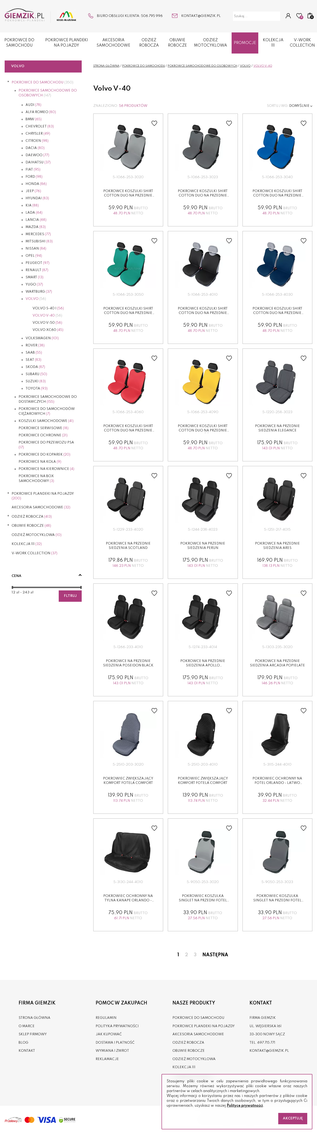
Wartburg (39, 291)
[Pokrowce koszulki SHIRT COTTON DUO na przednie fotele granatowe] (277, 265)
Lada (34, 212)
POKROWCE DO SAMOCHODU (19, 43)
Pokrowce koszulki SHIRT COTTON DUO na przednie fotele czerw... (128, 430)
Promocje (245, 43)
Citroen (37, 141)
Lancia (36, 220)
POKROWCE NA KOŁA (40, 461)
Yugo (34, 284)
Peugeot (37, 263)
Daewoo (37, 155)
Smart (34, 277)
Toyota (37, 388)
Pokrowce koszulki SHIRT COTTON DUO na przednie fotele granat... (277, 313)
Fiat (33, 169)
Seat (33, 359)
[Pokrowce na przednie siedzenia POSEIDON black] (128, 617)
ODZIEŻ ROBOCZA (149, 43)
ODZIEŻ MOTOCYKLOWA (210, 43)
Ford (34, 176)
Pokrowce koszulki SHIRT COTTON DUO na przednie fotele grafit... (203, 196)
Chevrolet (40, 126)
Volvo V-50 (47, 322)
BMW (34, 119)
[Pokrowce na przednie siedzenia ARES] (277, 500)
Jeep (33, 191)
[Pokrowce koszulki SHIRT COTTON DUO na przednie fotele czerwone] (128, 382)
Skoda (35, 367)
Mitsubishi (39, 241)
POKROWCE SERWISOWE (43, 428)
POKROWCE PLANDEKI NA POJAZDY (66, 43)
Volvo (36, 299)
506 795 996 (152, 16)
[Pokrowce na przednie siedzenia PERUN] (203, 500)
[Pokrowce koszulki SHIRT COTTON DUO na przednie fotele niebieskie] (277, 147)
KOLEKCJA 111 (273, 43)
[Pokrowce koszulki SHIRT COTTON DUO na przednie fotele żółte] (203, 382)
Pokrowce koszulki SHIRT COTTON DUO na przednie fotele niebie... (277, 196)
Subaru (36, 374)
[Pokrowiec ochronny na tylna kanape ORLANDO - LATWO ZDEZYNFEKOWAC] (128, 852)
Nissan (36, 248)
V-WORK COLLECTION (302, 43)
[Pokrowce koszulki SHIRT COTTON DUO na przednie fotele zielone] (128, 265)
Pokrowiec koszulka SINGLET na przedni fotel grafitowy (277, 900)
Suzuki (36, 381)
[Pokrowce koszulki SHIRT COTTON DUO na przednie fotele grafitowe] (203, 147)
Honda (36, 184)
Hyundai (37, 198)
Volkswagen (42, 338)
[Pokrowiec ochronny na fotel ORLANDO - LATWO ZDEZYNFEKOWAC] (277, 735)
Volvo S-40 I (48, 308)
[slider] (12, 587)
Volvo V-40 (47, 315)
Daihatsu (38, 162)
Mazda (36, 227)
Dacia (35, 148)
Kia (32, 205)
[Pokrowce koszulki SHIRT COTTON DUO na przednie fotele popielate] (128, 147)
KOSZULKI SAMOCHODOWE (46, 421)
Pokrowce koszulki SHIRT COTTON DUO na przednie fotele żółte (203, 430)
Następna (215, 955)
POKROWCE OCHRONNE (43, 435)
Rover (35, 345)
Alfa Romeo (41, 112)
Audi (33, 105)
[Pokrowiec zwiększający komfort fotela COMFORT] (128, 735)
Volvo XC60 (47, 330)
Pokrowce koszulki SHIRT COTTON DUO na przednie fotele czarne (203, 313)
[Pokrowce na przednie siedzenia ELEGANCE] (277, 382)
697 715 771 (266, 1042)
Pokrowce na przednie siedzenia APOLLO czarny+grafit (202, 665)
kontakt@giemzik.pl (201, 16)
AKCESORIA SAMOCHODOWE (113, 43)
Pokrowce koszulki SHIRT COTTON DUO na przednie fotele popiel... (128, 196)
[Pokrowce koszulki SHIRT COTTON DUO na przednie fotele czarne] (203, 265)
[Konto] (288, 16)
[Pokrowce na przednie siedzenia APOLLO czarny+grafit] (203, 617)
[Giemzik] (40, 15)
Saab (34, 352)
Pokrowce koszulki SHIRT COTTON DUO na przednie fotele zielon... (128, 313)
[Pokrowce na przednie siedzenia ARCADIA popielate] (277, 617)
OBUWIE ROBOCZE (177, 43)
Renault (37, 270)
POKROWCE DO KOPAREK (44, 454)
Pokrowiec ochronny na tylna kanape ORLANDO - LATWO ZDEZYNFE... (128, 900)
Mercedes (38, 234)
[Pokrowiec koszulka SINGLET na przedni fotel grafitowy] (277, 852)
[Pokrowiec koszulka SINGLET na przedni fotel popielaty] (203, 852)
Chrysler (38, 133)
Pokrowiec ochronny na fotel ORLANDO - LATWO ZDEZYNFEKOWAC (277, 783)
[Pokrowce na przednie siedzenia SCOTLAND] (128, 500)
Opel (34, 255)
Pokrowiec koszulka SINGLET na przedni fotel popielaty (203, 900)
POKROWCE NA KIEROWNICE (46, 469)
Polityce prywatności (245, 1106)
